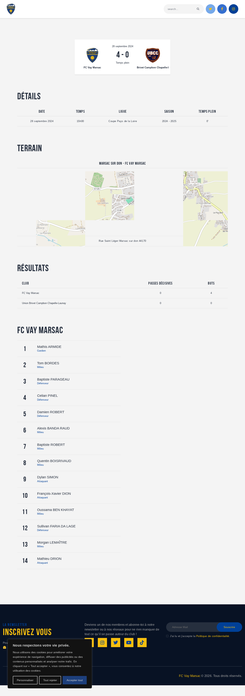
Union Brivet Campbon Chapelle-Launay (44, 303)
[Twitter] (115, 642)
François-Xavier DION (54, 494)
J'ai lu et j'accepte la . (200, 636)
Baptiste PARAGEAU (53, 379)
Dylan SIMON (47, 477)
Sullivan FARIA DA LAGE (56, 526)
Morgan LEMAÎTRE (52, 542)
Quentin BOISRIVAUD (54, 461)
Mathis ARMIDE (49, 347)
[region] (50, 663)
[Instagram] (102, 642)
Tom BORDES (48, 363)
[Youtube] (128, 642)
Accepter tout (75, 680)
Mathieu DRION (49, 559)
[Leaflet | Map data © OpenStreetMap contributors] (122, 202)
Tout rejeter (50, 680)
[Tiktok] (142, 642)
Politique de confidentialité (212, 636)
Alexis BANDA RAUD (53, 428)
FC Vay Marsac (30, 293)
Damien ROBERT (50, 412)
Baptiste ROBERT (51, 445)
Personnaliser (25, 680)
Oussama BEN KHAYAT (55, 510)
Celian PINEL (47, 396)
